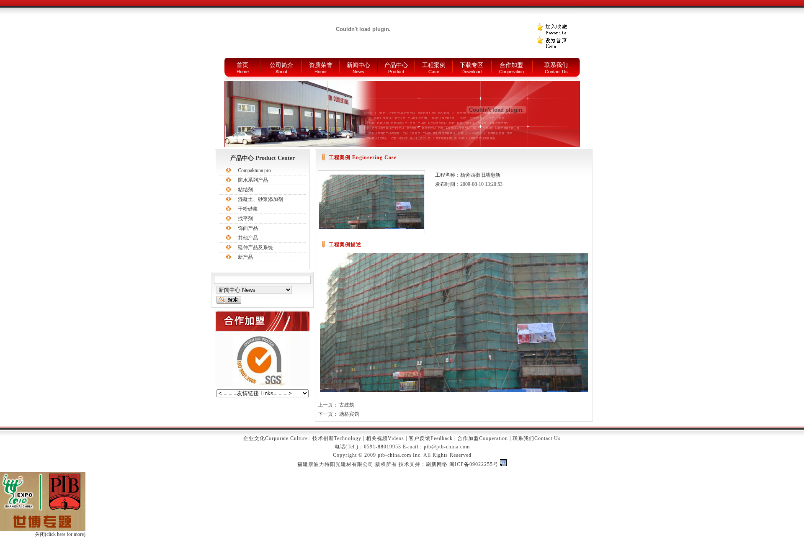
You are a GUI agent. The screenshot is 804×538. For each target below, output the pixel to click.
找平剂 (245, 218)
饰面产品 (248, 228)
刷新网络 (437, 464)
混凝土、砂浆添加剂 (260, 199)
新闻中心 (358, 65)
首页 (242, 65)
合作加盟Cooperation (482, 438)
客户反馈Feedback (431, 438)
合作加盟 (511, 65)
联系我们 (556, 65)
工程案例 (434, 65)
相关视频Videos (385, 438)
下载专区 (471, 65)
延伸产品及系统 (255, 247)
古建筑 (346, 405)
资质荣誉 (320, 65)
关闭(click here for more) (60, 534)
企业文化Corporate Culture (275, 438)
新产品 (245, 257)
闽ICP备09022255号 (473, 464)
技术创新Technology (336, 438)
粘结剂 (245, 190)
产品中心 (396, 65)
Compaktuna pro (254, 170)
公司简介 (281, 65)
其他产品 (248, 238)
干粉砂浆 (248, 209)
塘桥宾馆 (349, 414)
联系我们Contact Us (537, 438)
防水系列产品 (253, 180)
